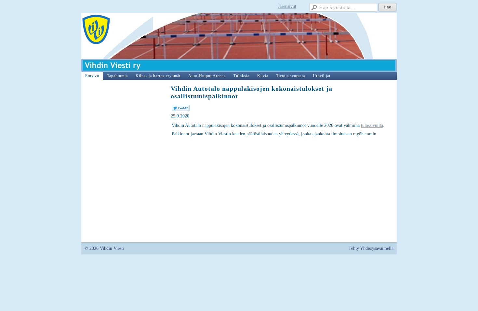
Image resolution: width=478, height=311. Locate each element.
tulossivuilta (372, 125)
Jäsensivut (287, 6)
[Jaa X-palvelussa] (181, 109)
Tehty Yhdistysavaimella (371, 248)
